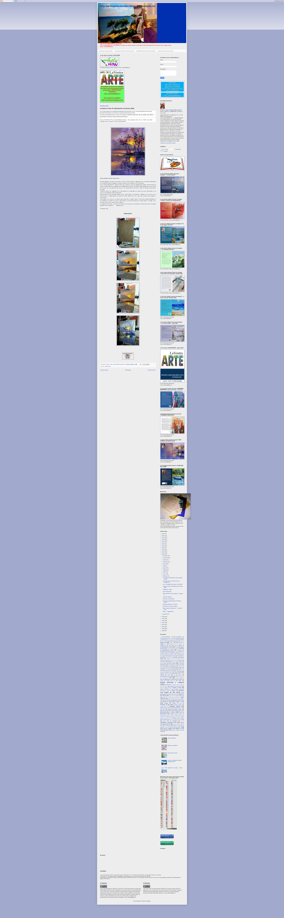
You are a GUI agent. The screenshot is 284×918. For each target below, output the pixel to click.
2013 (163, 620)
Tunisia (170, 727)
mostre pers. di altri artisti (173, 680)
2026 (163, 533)
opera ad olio (168, 687)
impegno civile (179, 670)
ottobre (165, 559)
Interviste (170, 672)
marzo (164, 574)
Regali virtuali (177, 709)
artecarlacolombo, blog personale (124, 51)
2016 (163, 554)
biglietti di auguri (164, 644)
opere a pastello (171, 689)
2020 (163, 545)
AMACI (182, 639)
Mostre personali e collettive (172, 682)
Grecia (173, 667)
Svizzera (162, 725)
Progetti (166, 703)
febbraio (165, 576)
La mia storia (177, 674)
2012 (163, 622)
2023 (163, 539)
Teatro (177, 725)
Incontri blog (164, 672)
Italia (180, 672)
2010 (163, 626)
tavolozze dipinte (170, 725)
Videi (164, 728)
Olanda (161, 687)
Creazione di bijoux (173, 654)
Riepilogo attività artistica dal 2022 (166, 715)
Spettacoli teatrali (180, 724)
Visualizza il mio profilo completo (167, 143)
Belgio (181, 642)
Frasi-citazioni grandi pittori (169, 666)
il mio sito (171, 670)
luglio (164, 565)
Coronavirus (168, 651)
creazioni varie (181, 660)
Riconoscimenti (178, 710)
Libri (170, 677)
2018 (163, 550)
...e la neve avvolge (174, 638)
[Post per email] (140, 364)
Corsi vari (175, 651)
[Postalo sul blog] (144, 364)
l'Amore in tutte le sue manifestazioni (169, 673)
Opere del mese (172, 694)
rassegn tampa (163, 706)
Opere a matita (163, 689)
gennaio (165, 614)
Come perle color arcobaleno (175, 645)
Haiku (178, 667)
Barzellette (176, 642)
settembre (165, 561)
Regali (169, 709)
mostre (161, 680)
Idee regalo (176, 669)
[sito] (167, 838)
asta (182, 641)
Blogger (148, 901)
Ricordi (180, 712)
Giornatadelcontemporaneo (165, 667)
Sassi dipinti (166, 721)
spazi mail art (166, 724)
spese (174, 724)
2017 (163, 552)
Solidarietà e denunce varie (168, 722)
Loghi (176, 677)
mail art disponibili (167, 591)
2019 (163, 547)
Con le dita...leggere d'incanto (172, 648)
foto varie (172, 663)
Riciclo (170, 710)
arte (162, 641)
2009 (163, 628)
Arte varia (167, 641)
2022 (163, 541)
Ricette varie (163, 710)
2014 (163, 618)
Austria (171, 642)
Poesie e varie (179, 701)
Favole (177, 661)
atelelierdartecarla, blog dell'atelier (145, 51)
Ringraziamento (177, 719)
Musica (166, 684)
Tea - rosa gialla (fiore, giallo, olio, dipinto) (172, 584)
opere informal (176, 697)
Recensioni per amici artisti (166, 707)
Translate (165, 151)
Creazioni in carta (170, 658)
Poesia (182, 700)
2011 (163, 624)
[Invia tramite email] (143, 364)
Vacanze (176, 727)
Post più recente (104, 370)
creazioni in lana (179, 658)
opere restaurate (171, 698)
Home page (128, 370)
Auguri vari (163, 642)
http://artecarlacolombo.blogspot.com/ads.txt (127, 6)
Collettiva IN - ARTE (167, 589)
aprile (164, 571)
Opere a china (177, 687)
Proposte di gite (165, 704)
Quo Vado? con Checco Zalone (170, 606)
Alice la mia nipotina (170, 639)
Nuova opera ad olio (172, 752)
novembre (165, 557)
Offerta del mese (175, 684)
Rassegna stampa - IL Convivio (170, 604)
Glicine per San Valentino (169, 598)
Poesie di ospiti (167, 701)
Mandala (180, 679)
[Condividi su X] (146, 364)
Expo (173, 661)
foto (165, 663)
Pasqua (177, 698)
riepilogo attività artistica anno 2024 (172, 716)
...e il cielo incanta (164, 636)
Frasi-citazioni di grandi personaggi (176, 664)
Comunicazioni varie (166, 647)
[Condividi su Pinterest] (148, 364)
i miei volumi (168, 669)
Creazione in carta (171, 655)
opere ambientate (172, 738)
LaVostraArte (173, 676)
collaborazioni (163, 645)
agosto (165, 563)
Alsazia (177, 639)
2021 (163, 543)
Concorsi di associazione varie (172, 649)
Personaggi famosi (174, 700)
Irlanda (175, 672)
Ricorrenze (163, 713)
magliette (181, 677)
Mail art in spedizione (173, 745)
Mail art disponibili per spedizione (168, 679)
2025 (163, 535)
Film (181, 661)
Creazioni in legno (164, 660)
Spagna (182, 722)
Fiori (161, 663)
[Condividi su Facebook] (147, 364)
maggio (165, 569)
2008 (163, 630)
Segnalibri (174, 721)
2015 (163, 616)
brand (175, 644)
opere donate (171, 695)
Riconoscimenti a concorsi (167, 712)
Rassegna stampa (174, 706)
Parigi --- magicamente (168, 611)
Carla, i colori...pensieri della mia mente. (172, 110)
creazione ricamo (168, 657)
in (183, 670)
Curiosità (164, 661)
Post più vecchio (151, 370)
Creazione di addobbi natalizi (171, 653)
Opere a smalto (165, 690)
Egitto (168, 661)
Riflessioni (170, 719)
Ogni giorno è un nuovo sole (175, 686)
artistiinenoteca (175, 641)
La (180, 673)
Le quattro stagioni (167, 596)
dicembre (165, 555)
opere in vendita (168, 697)
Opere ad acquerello (178, 690)
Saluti (182, 719)
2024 (163, 537)
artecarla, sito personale (105, 51)
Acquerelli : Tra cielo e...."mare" (175, 767)
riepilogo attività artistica (176, 713)
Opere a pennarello (180, 689)
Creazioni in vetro (173, 660)
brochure (180, 644)
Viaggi (182, 727)
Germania (180, 666)
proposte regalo (177, 704)
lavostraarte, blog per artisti (165, 51)
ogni (165, 686)
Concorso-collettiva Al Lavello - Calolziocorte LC (175, 761)
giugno (165, 567)
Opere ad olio (108, 366)
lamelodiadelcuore (164, 676)
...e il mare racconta (174, 636)
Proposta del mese (177, 703)
